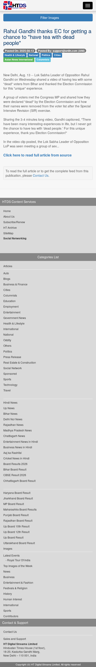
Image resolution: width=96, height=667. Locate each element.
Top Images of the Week (17, 566)
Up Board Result (13, 537)
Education (9, 301)
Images (7, 548)
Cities (57, 55)
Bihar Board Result (14, 469)
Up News (9, 408)
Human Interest (12, 599)
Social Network (12, 368)
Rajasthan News (13, 425)
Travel (7, 390)
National (33, 55)
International (11, 329)
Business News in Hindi (17, 447)
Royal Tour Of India (18, 560)
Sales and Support (14, 639)
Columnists (43, 59)
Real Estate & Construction (19, 362)
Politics (46, 55)
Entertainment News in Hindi (20, 441)
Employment (11, 306)
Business (9, 577)
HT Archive (10, 227)
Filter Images (49, 17)
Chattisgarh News (14, 436)
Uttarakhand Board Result (19, 543)
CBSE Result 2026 (14, 475)
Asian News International (19, 59)
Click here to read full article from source (37, 155)
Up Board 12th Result (16, 532)
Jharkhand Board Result (18, 498)
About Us (9, 216)
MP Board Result (13, 504)
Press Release (12, 357)
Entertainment (11, 312)
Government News (14, 318)
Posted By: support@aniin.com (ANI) (61, 51)
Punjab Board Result (16, 515)
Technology (10, 385)
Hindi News (10, 402)
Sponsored (10, 373)
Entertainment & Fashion (18, 582)
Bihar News (10, 413)
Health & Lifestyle (15, 55)
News (6, 571)
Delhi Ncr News (12, 419)
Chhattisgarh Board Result (19, 481)
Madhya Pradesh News (17, 430)
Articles (7, 266)
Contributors (10, 616)
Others (7, 345)
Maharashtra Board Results (20, 509)
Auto (6, 273)
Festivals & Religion (15, 588)
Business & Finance (15, 284)
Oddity (7, 340)
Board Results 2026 (15, 464)
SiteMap (8, 233)
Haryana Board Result (16, 493)
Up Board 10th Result (16, 526)
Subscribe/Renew (14, 222)
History (7, 593)
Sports (7, 379)
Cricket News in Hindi (16, 458)
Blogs (6, 278)
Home (7, 211)
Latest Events (11, 555)
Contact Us (40, 175)
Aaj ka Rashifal (12, 453)
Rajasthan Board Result (17, 520)
